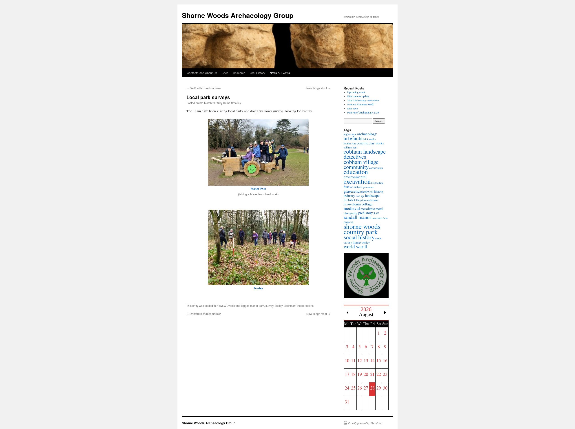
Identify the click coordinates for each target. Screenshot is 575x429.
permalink (307, 305)
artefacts (353, 138)
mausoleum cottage (358, 204)
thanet (357, 242)
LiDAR (349, 200)
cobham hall (350, 147)
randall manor (357, 217)
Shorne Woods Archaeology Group (237, 15)
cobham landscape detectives (365, 154)
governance (368, 187)
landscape (372, 195)
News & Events (280, 73)
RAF (376, 213)
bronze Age (350, 143)
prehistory (365, 212)
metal (379, 208)
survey (269, 305)
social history (359, 237)
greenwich (366, 191)
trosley (279, 305)
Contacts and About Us (202, 73)
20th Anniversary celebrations (363, 100)
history (379, 191)
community (356, 166)
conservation (376, 168)
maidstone (372, 200)
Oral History (257, 73)
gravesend (352, 191)
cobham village (361, 162)
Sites (225, 73)
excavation (357, 181)
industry (349, 195)
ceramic (362, 143)
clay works (376, 143)
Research (239, 73)
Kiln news (352, 108)
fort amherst (355, 187)
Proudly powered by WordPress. (365, 423)
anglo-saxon (350, 134)
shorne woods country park (362, 229)
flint (346, 187)
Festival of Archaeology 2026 (363, 112)
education (356, 172)
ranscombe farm (379, 218)
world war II (355, 246)
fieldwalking (377, 182)
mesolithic (367, 208)
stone (378, 238)
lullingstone (360, 200)
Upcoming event (356, 92)
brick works (369, 139)
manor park (257, 305)
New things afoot (318, 88)
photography (351, 213)
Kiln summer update (358, 96)
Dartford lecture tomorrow (203, 88)
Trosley (258, 288)
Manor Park (258, 189)
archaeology (367, 133)
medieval (352, 208)
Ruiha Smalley (232, 103)
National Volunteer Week (360, 104)
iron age (360, 196)
